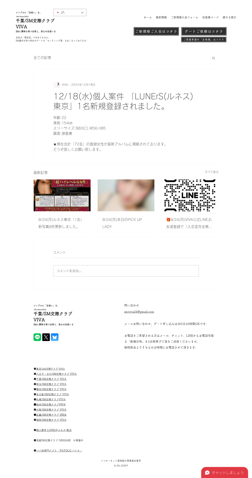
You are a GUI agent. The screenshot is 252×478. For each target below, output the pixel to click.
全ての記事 (42, 57)
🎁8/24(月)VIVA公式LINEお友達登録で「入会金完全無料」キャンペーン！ (189, 224)
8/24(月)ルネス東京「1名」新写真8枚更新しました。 (61, 223)
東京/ (39, 369)
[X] (46, 337)
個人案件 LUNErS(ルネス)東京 (54, 430)
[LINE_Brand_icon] (37, 337)
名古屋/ (40, 394)
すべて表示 (212, 172)
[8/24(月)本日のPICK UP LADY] (126, 195)
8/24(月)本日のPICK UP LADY (122, 223)
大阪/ (39, 409)
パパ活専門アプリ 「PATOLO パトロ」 (59, 450)
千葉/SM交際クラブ (48, 379)
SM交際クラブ (61, 374)
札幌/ (39, 399)
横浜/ (39, 389)
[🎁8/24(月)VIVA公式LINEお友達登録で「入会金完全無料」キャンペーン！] (189, 195)
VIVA (63, 379)
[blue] (54, 337)
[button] (213, 57)
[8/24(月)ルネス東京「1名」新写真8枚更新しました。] (62, 195)
